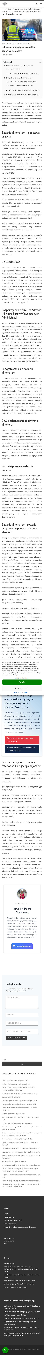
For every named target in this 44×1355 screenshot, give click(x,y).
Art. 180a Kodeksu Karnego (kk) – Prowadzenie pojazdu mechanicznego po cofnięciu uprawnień (20, 1170)
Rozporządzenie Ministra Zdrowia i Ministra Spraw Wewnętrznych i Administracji (24, 73)
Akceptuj (22, 682)
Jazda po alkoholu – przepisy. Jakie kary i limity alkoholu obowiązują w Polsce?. (22, 1307)
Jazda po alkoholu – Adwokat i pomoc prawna (17, 1123)
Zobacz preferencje (22, 688)
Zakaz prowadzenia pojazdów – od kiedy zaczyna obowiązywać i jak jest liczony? (18, 1088)
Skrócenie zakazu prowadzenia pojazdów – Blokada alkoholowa (19, 1109)
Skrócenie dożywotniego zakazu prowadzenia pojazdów (21, 1181)
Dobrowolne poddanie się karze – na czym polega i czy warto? (20, 1118)
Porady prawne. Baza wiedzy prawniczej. (26, 9)
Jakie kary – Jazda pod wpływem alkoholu (16, 1080)
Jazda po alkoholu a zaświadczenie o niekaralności (19, 1104)
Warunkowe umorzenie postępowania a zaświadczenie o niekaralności (21, 1156)
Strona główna (7, 9)
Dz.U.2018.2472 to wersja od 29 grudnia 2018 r (22, 267)
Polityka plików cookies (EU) (13, 1220)
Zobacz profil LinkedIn (23, 946)
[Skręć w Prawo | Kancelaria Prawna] (5, 3)
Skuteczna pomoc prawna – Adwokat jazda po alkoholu (21, 749)
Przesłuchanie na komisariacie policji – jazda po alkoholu (21, 1152)
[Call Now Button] (5, 1350)
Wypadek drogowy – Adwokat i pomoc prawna (19, 1284)
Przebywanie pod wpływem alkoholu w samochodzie (19, 1093)
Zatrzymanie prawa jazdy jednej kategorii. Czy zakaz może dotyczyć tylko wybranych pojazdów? (21, 1134)
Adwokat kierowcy (9, 1263)
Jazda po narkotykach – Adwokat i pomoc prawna (20, 1281)
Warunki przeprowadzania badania (21, 86)
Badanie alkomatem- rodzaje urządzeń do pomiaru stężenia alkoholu (23, 90)
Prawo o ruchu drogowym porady (13, 11)
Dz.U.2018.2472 (15, 69)
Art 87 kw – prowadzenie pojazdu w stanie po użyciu (19, 1101)
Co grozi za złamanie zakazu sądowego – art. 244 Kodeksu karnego (20, 1323)
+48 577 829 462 (9, 1217)
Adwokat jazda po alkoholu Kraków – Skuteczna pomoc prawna (21, 1276)
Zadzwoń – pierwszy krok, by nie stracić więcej (20, 740)
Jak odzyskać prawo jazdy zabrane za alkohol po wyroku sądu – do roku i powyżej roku (21, 1185)
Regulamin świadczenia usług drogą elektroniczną (20, 1227)
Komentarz (13, 998)
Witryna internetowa (18, 1031)
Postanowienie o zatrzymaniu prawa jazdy (16, 1084)
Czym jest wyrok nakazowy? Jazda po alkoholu (17, 1139)
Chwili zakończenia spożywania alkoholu (23, 82)
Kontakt (6, 1214)
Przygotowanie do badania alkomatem (19, 78)
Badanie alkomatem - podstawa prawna (19, 66)
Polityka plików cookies (20, 692)
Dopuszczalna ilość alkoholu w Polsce (14, 1162)
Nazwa (11, 1015)
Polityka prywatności (10, 1224)
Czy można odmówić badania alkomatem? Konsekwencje (21, 1148)
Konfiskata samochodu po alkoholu (13, 1114)
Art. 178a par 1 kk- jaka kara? (11, 1097)
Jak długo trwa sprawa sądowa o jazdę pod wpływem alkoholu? (20, 1143)
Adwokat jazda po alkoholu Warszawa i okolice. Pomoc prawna (21, 1270)
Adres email (14, 1023)
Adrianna (9, 54)
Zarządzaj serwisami (21, 678)
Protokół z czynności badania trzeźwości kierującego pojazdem (23, 94)
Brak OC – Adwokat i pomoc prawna (15, 1287)
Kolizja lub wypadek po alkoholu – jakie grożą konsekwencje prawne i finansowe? (22, 1128)
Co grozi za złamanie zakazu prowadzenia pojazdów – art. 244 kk (21, 1176)
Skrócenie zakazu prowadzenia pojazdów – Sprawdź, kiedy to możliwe (21, 1328)
